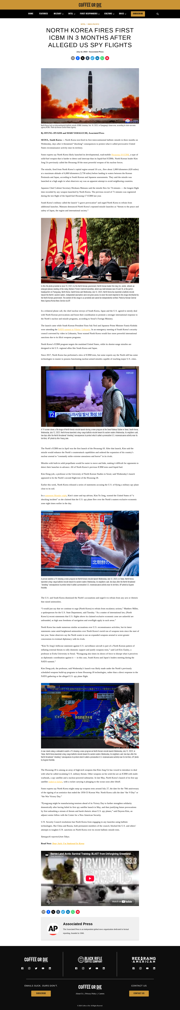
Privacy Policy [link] (90, 994)
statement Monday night (56, 495)
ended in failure (55, 781)
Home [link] (30, 14)
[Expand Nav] (61, 13)
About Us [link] (79, 994)
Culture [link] (108, 14)
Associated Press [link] (96, 52)
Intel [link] (70, 14)
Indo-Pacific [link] (93, 24)
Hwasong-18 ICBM (120, 154)
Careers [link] (101, 994)
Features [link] (43, 14)
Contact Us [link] (139, 994)
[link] (90, 5)
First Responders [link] (88, 14)
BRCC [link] (121, 14)
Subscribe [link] (138, 14)
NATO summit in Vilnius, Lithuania (74, 329)
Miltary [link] (57, 14)
